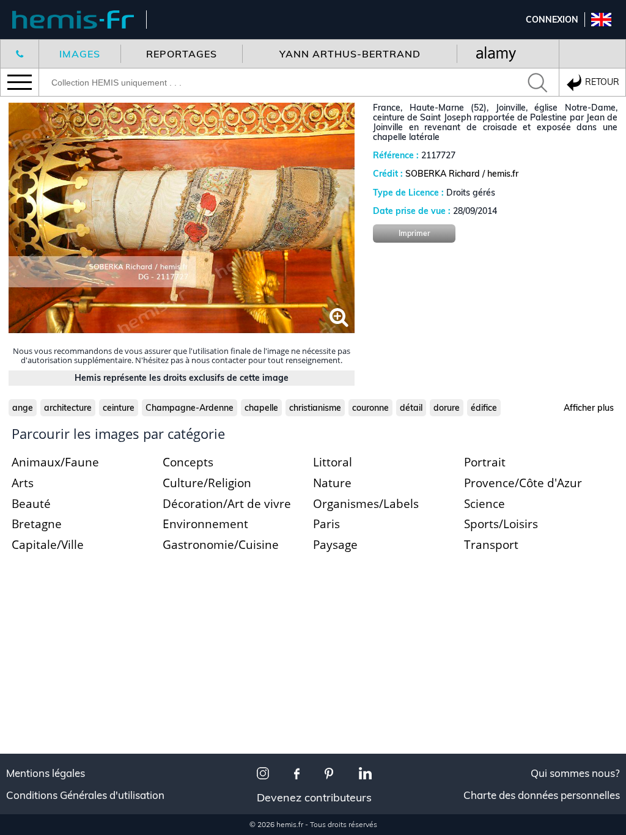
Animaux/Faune (55, 462)
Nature (332, 483)
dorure (446, 407)
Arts (23, 483)
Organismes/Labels (366, 504)
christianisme (315, 407)
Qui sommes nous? (575, 773)
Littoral (332, 462)
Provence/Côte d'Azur (523, 483)
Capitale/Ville (48, 545)
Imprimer (414, 233)
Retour (601, 81)
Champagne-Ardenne (189, 407)
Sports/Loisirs (501, 524)
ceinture (118, 407)
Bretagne (37, 524)
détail (411, 407)
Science (484, 504)
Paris (326, 524)
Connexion (552, 19)
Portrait (485, 462)
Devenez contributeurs (314, 797)
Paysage (335, 545)
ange (22, 407)
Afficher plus (589, 407)
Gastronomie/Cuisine (221, 545)
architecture (68, 407)
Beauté (31, 504)
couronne (370, 407)
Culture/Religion (207, 483)
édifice (484, 407)
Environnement (205, 524)
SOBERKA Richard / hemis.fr (461, 173)
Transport (491, 545)
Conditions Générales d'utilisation (85, 795)
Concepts (188, 462)
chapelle (261, 407)
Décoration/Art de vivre (227, 504)
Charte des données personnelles (541, 795)
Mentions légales (45, 773)
